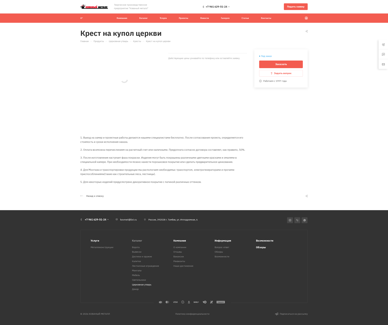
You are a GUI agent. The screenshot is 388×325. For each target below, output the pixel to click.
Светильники (139, 279)
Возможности (222, 256)
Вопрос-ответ (222, 247)
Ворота (136, 247)
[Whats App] (305, 220)
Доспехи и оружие (142, 256)
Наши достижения (183, 265)
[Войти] (306, 18)
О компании (179, 247)
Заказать (281, 64)
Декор (135, 289)
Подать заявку (295, 6)
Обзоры (219, 251)
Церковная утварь (141, 284)
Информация (223, 240)
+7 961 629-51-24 (216, 6)
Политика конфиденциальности (192, 313)
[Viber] (297, 220)
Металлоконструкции (102, 247)
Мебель (136, 275)
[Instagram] (290, 220)
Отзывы (177, 251)
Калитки (136, 261)
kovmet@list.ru (128, 219)
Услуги (95, 240)
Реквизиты (179, 261)
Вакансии (178, 256)
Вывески (136, 251)
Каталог (137, 240)
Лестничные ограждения (145, 265)
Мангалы (137, 270)
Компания (179, 240)
